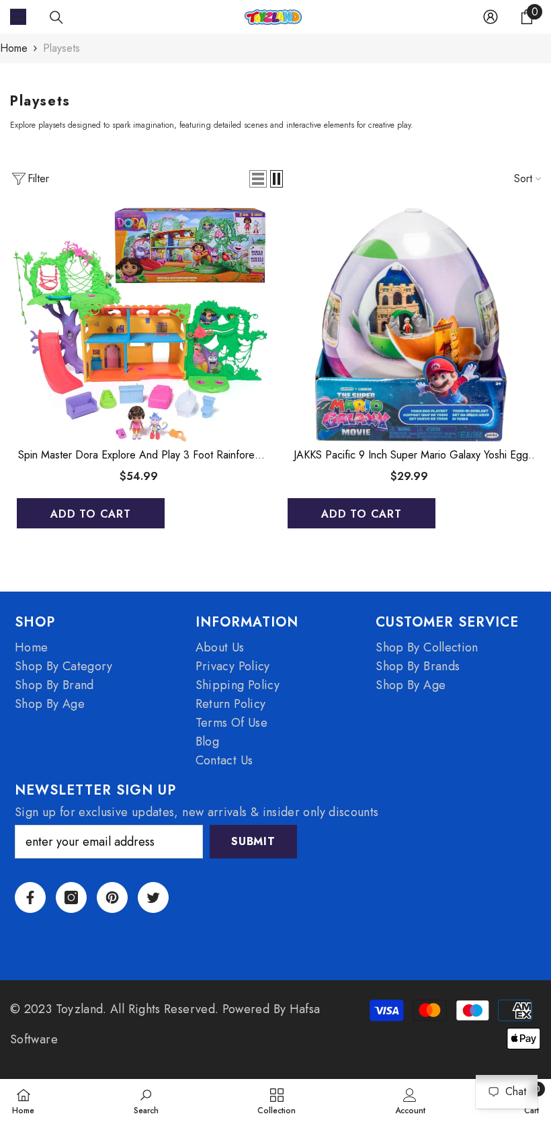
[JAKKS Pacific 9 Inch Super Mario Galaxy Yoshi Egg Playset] (411, 325)
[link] (146, 1100)
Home (14, 48)
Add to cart (90, 514)
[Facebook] (30, 897)
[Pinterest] (112, 897)
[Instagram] (71, 897)
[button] (258, 179)
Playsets (61, 48)
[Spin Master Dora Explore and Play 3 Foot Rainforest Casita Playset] (140, 325)
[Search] (56, 17)
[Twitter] (153, 897)
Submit (253, 841)
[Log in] (490, 17)
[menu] (18, 17)
